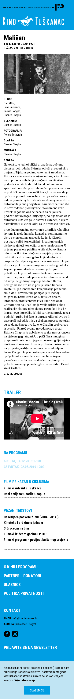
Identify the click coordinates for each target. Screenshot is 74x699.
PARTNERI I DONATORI (22, 575)
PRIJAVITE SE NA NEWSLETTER (30, 647)
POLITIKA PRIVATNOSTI (24, 593)
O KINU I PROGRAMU (21, 567)
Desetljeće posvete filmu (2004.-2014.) (31, 517)
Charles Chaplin (23, 48)
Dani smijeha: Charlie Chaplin (24, 494)
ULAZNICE (12, 584)
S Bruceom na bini (16, 528)
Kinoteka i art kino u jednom (23, 523)
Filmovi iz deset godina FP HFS (25, 534)
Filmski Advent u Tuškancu (23, 488)
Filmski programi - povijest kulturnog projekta (36, 540)
